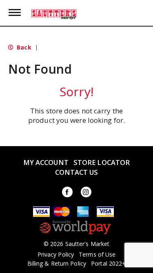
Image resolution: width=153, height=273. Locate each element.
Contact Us (76, 172)
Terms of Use (97, 254)
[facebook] (67, 193)
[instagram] (86, 193)
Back (23, 47)
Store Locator (101, 162)
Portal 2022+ (108, 263)
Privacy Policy (56, 254)
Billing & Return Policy (56, 263)
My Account (46, 162)
